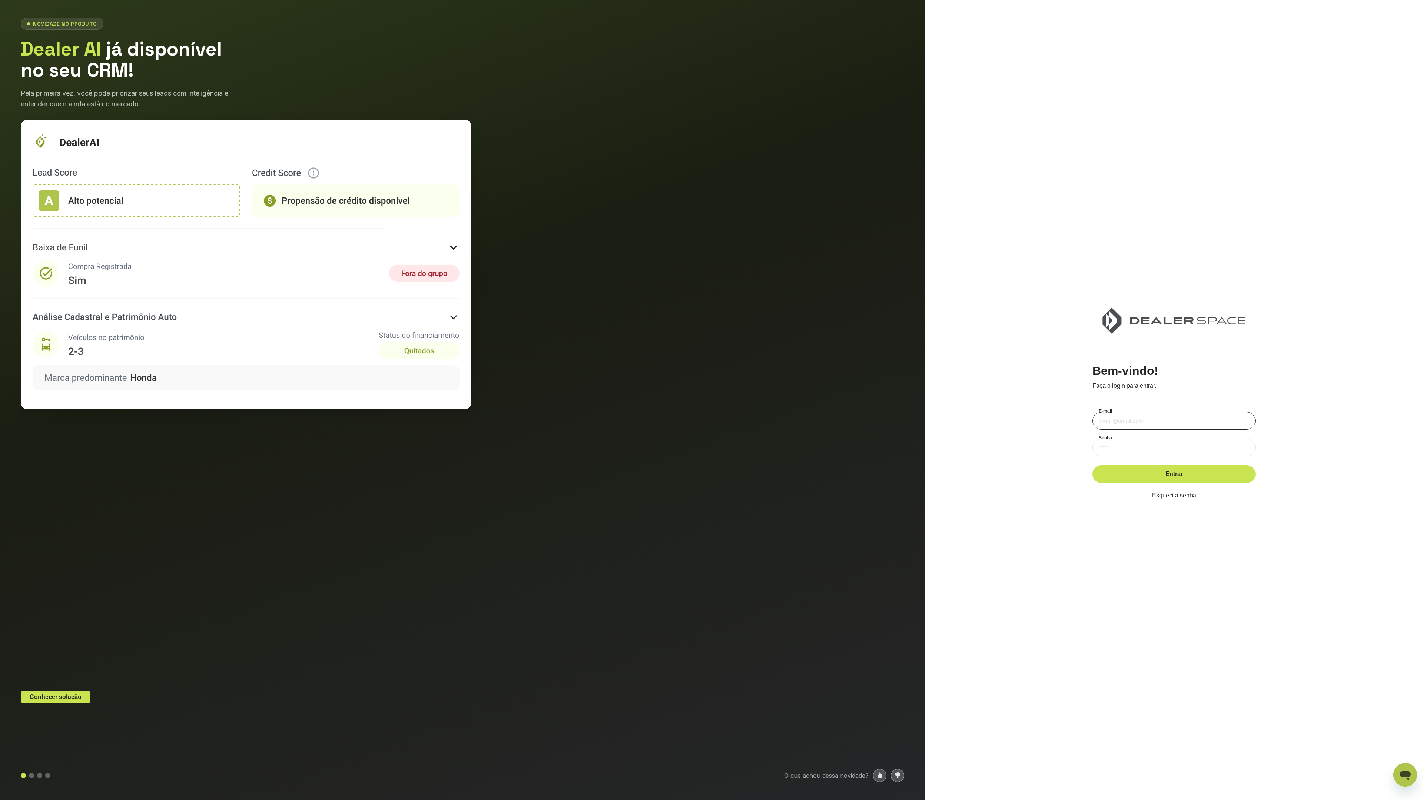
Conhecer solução (56, 697)
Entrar (1174, 474)
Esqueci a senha (1174, 495)
